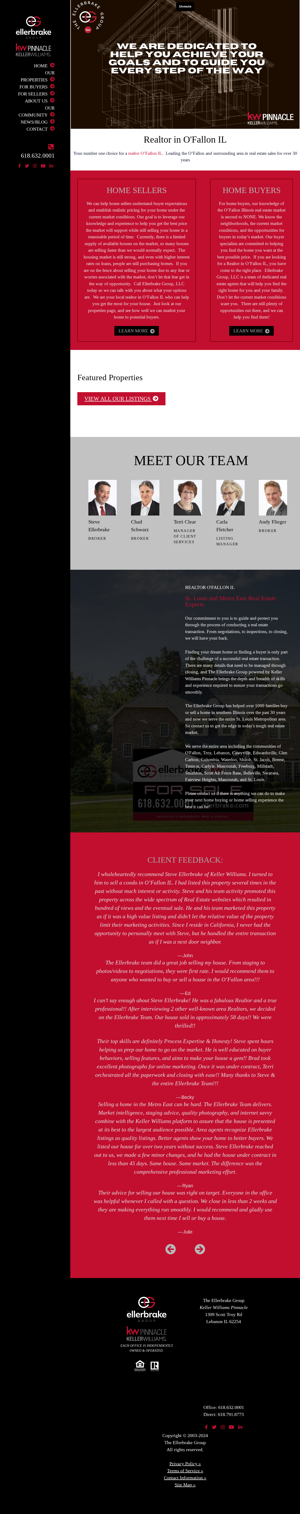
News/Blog (34, 122)
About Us (36, 100)
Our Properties (38, 76)
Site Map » (185, 1484)
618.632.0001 (231, 1407)
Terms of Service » (185, 1470)
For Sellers (33, 93)
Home (41, 65)
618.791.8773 (231, 1414)
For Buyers (33, 86)
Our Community (37, 111)
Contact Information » (185, 1477)
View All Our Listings (118, 399)
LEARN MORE (134, 330)
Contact (37, 129)
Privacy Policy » (185, 1463)
